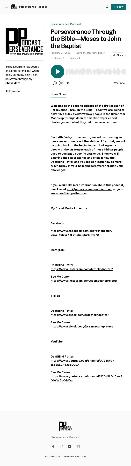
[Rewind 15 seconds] (54, 82)
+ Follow (118, 6)
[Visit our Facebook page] (53, 446)
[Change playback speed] (68, 82)
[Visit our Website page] (77, 446)
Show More (12, 83)
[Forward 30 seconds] (61, 82)
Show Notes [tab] (58, 94)
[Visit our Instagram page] (61, 446)
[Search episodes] (107, 7)
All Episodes (12, 91)
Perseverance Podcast (33, 6)
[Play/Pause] (57, 71)
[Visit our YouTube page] (69, 446)
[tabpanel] (88, 251)
